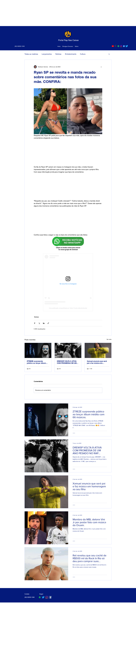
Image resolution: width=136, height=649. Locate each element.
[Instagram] (121, 46)
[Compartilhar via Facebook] (35, 323)
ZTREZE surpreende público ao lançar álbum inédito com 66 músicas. (36, 362)
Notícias (58, 54)
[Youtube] (113, 46)
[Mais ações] (101, 67)
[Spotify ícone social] (118, 46)
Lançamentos (47, 54)
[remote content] (68, 152)
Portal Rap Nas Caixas (68, 40)
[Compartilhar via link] (48, 323)
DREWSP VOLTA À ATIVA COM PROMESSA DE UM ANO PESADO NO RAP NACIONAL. (67, 362)
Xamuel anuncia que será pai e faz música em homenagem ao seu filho (97, 362)
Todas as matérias (31, 54)
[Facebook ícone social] (50, 597)
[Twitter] (126, 46)
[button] (109, 54)
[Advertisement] (55, 13)
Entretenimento (70, 54)
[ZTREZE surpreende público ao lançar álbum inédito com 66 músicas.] (38, 350)
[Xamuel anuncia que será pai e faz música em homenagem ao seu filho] (98, 350)
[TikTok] (115, 46)
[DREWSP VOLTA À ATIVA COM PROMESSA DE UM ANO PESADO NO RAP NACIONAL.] (68, 350)
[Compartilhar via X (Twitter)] (39, 323)
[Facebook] (124, 46)
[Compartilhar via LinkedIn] (44, 323)
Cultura (82, 54)
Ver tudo (109, 339)
